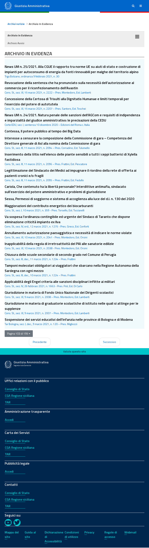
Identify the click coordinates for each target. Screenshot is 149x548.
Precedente (40, 342)
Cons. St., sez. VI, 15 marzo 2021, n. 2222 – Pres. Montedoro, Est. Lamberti (48, 92)
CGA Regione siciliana (19, 395)
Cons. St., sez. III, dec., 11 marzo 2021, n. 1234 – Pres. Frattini (40, 259)
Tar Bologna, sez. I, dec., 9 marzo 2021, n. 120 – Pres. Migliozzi (41, 324)
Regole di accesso (110, 534)
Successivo (109, 342)
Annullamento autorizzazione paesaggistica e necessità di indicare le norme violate (68, 232)
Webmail (130, 532)
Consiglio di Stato (17, 389)
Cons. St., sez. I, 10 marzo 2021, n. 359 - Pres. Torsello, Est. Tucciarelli (44, 210)
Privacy (89, 532)
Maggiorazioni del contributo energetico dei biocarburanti (49, 205)
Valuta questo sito (74, 351)
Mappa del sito (12, 534)
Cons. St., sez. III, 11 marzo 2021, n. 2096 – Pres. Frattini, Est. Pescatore (46, 164)
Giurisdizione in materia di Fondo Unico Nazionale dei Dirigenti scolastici (59, 292)
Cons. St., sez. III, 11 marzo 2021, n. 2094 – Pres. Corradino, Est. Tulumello (47, 148)
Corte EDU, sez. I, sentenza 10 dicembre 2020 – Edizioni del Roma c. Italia (47, 125)
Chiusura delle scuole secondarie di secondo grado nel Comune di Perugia (60, 254)
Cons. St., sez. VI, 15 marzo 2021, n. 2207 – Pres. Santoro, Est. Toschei (45, 109)
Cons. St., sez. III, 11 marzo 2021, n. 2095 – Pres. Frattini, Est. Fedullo (44, 180)
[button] (133, 6)
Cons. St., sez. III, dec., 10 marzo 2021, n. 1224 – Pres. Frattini (40, 275)
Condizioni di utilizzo (72, 534)
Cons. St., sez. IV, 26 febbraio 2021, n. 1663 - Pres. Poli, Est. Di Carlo (43, 286)
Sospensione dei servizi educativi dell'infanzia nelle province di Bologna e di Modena (69, 319)
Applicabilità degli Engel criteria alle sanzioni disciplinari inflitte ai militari (60, 281)
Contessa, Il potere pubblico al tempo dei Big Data (43, 131)
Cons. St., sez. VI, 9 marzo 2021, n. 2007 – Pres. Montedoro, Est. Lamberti (47, 313)
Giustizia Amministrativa (32, 5)
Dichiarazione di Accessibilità (54, 537)
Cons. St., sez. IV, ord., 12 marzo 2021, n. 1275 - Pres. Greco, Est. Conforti (47, 226)
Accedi (9, 419)
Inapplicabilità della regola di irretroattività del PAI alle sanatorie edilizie (59, 243)
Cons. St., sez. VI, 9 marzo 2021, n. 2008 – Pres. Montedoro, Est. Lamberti (47, 297)
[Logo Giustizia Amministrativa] (8, 5)
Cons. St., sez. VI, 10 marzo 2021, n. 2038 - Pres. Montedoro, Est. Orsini (46, 248)
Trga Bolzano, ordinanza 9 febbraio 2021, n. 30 (32, 76)
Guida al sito (30, 534)
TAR (7, 402)
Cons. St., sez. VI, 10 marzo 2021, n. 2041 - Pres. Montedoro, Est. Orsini (46, 237)
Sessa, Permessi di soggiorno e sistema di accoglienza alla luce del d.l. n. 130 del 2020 (69, 198)
